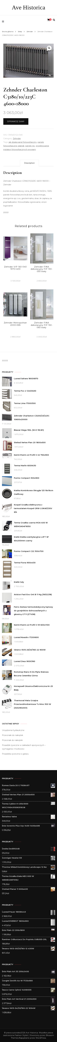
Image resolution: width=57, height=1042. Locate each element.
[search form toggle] (54, 20)
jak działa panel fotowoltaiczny (23, 142)
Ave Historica (28, 7)
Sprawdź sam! (15, 121)
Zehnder (17, 138)
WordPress (41, 1038)
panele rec (30, 146)
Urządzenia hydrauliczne (13, 730)
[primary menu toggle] (3, 21)
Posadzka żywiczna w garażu (15, 754)
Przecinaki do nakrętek (12, 735)
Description (29, 163)
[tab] (29, 163)
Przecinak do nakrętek (12, 740)
